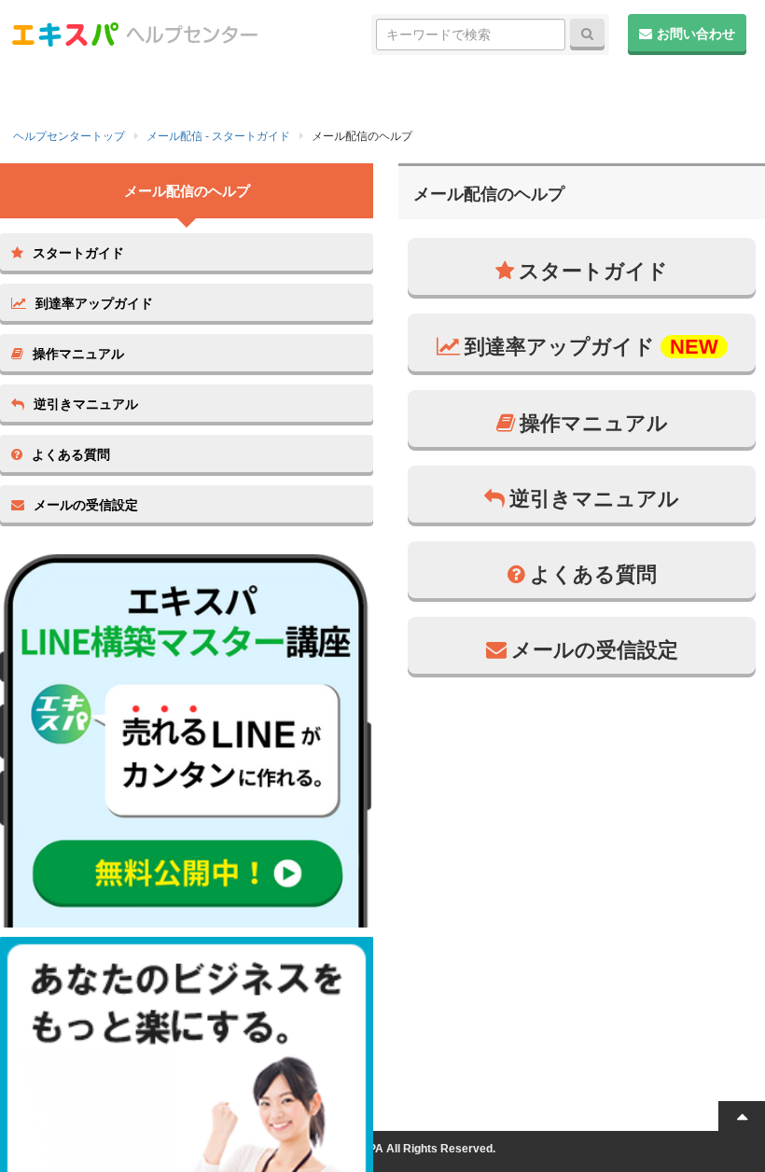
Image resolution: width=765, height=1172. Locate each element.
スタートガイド (593, 271)
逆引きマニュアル (594, 498)
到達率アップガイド (591, 346)
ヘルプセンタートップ (69, 136)
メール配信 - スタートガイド (218, 136)
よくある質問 (593, 574)
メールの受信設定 (594, 650)
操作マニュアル (594, 423)
